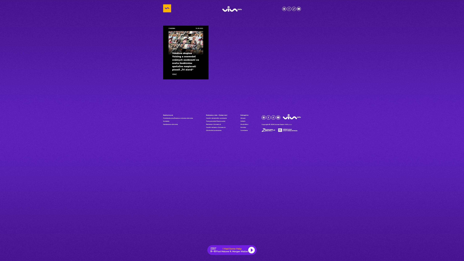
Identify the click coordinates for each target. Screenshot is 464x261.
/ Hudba (172, 28)
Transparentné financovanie (215, 121)
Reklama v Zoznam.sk (213, 124)
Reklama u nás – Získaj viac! (216, 115)
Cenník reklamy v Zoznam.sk (216, 127)
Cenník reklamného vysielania (216, 118)
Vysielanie (244, 130)
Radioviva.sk (168, 115)
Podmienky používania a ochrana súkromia (178, 118)
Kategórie (244, 115)
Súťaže (242, 121)
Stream (242, 118)
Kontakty (166, 121)
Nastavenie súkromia (170, 124)
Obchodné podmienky (213, 130)
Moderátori (244, 124)
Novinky (243, 127)
